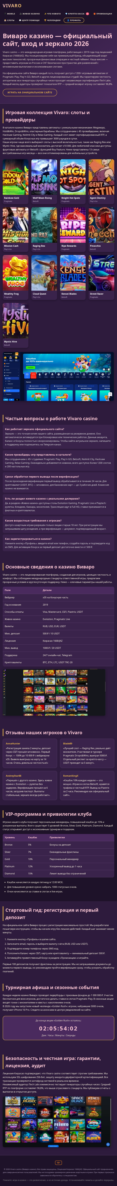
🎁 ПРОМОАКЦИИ (102, 13)
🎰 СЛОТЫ (9, 20)
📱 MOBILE (9, 13)
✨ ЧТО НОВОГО (52, 13)
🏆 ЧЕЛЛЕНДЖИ (52, 20)
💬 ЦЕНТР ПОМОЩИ (29, 20)
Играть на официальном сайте (30, 92)
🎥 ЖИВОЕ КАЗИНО (30, 13)
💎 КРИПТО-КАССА (76, 13)
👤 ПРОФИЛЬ (74, 20)
